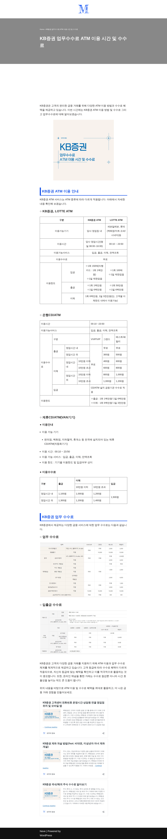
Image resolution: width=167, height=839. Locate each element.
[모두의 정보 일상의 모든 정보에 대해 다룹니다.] (83, 9)
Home (42, 29)
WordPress (46, 835)
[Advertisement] (83, 87)
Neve (43, 831)
